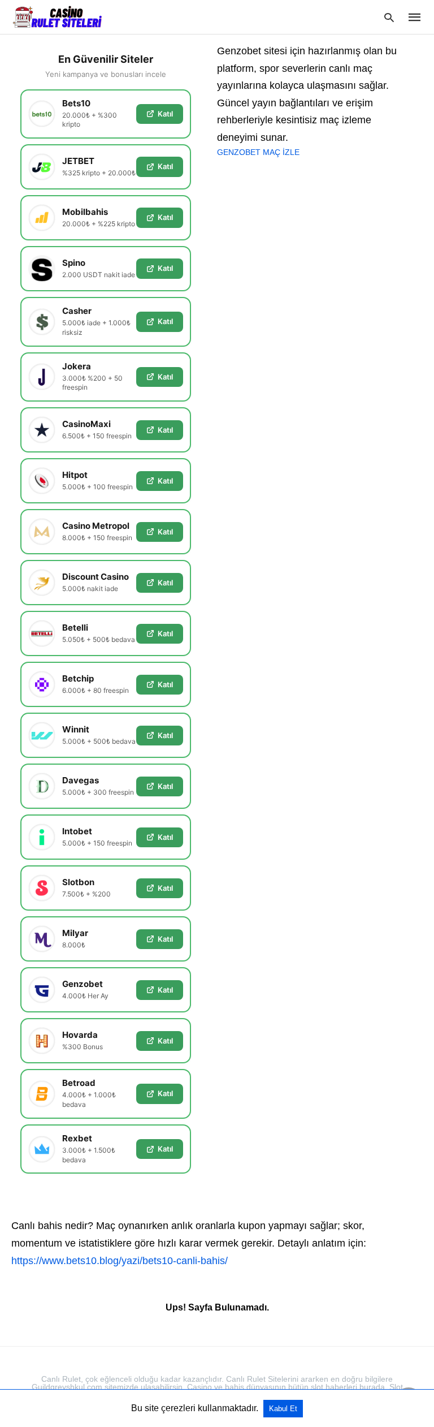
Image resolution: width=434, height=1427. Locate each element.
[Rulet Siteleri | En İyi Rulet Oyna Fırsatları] (57, 16)
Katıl (165, 113)
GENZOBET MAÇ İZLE (258, 152)
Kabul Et (283, 1408)
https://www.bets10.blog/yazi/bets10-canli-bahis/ (119, 1260)
